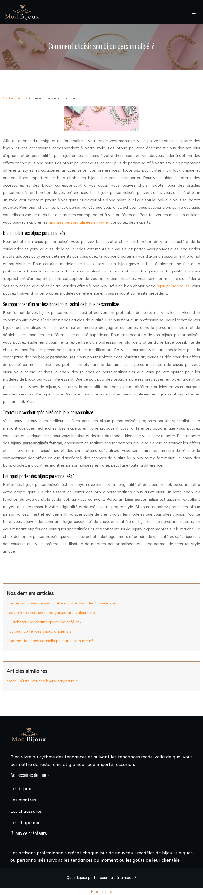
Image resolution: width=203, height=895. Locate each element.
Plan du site (101, 891)
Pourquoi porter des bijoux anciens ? (39, 631)
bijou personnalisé (173, 285)
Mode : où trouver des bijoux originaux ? (42, 680)
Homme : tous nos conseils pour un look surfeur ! (50, 640)
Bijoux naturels (17, 98)
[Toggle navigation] (193, 12)
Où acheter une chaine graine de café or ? (44, 621)
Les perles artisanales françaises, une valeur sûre (51, 612)
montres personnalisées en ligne (78, 222)
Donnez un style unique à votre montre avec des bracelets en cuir (66, 603)
